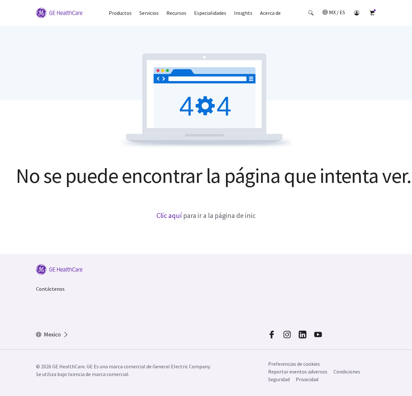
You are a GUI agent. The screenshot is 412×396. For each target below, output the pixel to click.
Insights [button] (243, 13)
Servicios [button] (149, 13)
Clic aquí (169, 215)
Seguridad (279, 379)
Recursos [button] (176, 13)
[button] (311, 13)
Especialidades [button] (210, 13)
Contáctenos (50, 289)
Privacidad (307, 379)
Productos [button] (120, 13)
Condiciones (346, 371)
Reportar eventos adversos (297, 371)
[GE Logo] (59, 14)
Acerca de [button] (270, 13)
